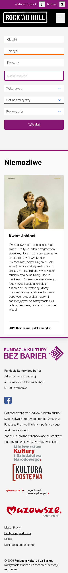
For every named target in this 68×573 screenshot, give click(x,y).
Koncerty (19, 63)
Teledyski (19, 52)
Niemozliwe (23, 328)
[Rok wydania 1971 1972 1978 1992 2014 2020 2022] (34, 111)
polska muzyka (41, 328)
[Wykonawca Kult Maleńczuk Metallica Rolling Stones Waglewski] (34, 88)
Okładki (19, 40)
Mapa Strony (12, 527)
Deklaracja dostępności (19, 545)
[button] (25, 18)
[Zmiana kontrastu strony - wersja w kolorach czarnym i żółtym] (62, 4)
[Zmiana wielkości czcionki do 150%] (42, 4)
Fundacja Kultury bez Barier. (34, 560)
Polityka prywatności (17, 533)
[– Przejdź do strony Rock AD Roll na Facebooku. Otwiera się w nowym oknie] (8, 403)
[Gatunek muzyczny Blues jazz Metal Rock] (34, 100)
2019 (12, 328)
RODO (8, 539)
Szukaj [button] (35, 124)
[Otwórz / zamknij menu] (60, 18)
